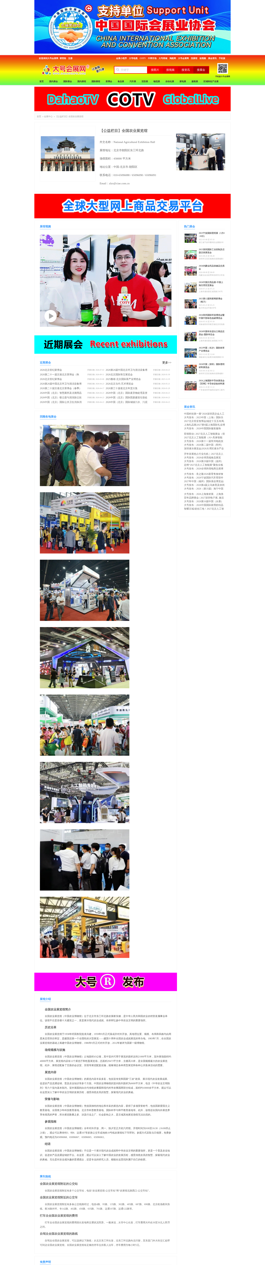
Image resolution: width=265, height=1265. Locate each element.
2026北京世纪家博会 (51, 370)
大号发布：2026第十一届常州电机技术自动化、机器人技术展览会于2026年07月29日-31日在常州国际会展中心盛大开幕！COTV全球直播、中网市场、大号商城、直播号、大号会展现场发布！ (204, 441)
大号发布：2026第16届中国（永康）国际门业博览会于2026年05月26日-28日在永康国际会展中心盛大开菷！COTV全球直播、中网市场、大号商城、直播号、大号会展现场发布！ (204, 501)
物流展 (157, 81)
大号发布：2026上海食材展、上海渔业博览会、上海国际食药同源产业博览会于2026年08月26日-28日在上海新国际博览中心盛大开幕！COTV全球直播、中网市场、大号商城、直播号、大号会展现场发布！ (204, 494)
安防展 (145, 81)
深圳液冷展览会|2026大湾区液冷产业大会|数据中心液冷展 (204, 448)
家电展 (183, 81)
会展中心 (48, 116)
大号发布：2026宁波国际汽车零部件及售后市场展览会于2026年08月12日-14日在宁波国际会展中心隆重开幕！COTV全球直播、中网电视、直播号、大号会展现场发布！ (204, 478)
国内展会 (53, 81)
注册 (70, 58)
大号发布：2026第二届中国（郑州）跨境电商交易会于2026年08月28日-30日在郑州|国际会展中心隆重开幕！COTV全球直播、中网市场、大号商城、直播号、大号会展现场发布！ (204, 445)
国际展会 (67, 81)
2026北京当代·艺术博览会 (119, 383)
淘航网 (172, 58)
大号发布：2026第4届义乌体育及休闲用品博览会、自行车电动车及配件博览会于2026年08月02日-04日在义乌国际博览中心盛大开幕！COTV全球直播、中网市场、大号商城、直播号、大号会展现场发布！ (204, 485)
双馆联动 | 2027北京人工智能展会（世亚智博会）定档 (204, 434)
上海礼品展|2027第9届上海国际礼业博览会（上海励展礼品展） (204, 425)
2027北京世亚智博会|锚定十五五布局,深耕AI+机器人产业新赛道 (204, 421)
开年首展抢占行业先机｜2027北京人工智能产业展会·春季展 (203, 454)
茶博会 (109, 81)
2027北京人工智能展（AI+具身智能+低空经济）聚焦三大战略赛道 (203, 437)
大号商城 (163, 58)
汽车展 (133, 81)
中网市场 (152, 58)
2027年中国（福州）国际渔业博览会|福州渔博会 (204, 481)
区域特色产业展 (211, 81)
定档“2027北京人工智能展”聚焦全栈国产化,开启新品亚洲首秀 (203, 465)
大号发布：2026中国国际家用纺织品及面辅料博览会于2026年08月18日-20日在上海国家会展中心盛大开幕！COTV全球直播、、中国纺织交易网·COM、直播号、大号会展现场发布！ (204, 505)
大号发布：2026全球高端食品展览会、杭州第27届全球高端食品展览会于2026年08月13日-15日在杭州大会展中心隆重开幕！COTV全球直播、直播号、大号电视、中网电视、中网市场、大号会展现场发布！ (204, 457)
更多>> (166, 362)
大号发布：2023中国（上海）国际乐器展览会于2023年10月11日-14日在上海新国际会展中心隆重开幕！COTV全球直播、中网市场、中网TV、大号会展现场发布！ (204, 417)
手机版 (222, 58)
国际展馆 (96, 81)
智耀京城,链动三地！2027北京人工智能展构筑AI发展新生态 (204, 509)
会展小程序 (121, 58)
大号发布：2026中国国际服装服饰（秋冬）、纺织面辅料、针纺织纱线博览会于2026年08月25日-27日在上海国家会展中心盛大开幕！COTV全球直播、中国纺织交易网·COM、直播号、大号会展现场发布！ (204, 428)
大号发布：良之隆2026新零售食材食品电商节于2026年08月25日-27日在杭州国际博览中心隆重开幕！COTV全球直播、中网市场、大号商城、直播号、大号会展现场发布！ (204, 474)
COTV (143, 58)
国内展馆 (81, 81)
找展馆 (194, 58)
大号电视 (133, 58)
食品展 (121, 81)
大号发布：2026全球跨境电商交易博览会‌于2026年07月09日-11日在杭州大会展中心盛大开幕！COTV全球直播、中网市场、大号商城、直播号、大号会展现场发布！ (204, 468)
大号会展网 (183, 58)
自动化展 (169, 81)
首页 (41, 81)
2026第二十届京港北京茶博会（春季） (61, 388)
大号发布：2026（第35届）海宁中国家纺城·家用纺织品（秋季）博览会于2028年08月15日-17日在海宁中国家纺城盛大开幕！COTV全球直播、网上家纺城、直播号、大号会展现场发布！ (204, 489)
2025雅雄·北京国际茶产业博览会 (123, 379)
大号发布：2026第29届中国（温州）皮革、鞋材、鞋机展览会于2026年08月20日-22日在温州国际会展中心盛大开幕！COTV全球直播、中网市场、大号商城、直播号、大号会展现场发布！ (204, 461)
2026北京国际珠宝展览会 (119, 374)
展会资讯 (212, 58)
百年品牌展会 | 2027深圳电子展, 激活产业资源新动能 (204, 498)
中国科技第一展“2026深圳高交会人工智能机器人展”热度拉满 (204, 414)
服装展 (195, 81)
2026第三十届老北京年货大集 (122, 388)
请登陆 (63, 58)
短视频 (203, 58)
